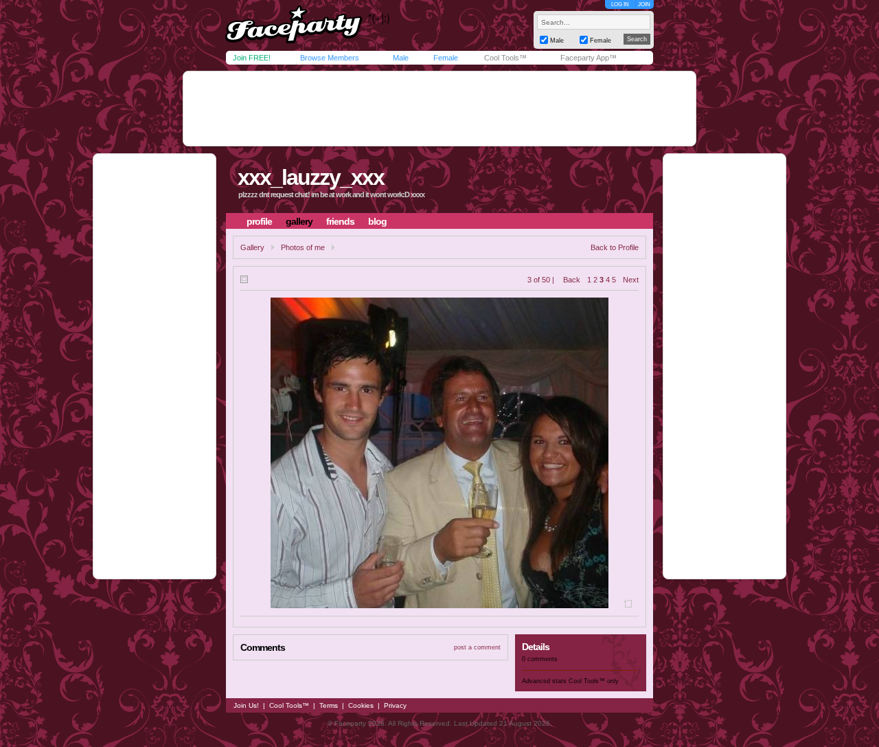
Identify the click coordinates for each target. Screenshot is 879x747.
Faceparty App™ (588, 58)
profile (259, 221)
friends (340, 221)
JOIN (644, 4)
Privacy (395, 705)
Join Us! (246, 705)
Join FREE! (252, 58)
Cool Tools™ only (594, 681)
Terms (328, 705)
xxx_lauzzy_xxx (311, 177)
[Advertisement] (439, 109)
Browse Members (329, 58)
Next (631, 280)
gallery (299, 221)
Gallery (252, 247)
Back (571, 280)
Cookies (361, 705)
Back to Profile (615, 247)
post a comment (477, 647)
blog (377, 221)
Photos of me (303, 247)
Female (445, 58)
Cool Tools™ (505, 58)
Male (401, 58)
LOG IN (620, 4)
